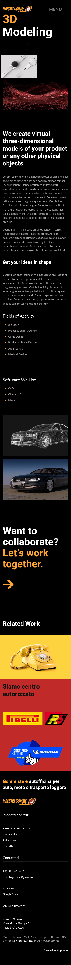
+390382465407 (13, 871)
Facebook (8, 888)
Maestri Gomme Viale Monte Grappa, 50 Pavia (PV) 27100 (17, 923)
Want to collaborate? (31, 536)
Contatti (8, 846)
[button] (58, 9)
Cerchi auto (10, 834)
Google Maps (11, 894)
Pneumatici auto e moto (17, 828)
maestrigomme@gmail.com (19, 877)
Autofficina (9, 840)
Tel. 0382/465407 (22, 941)
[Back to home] (17, 9)
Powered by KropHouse (56, 950)
